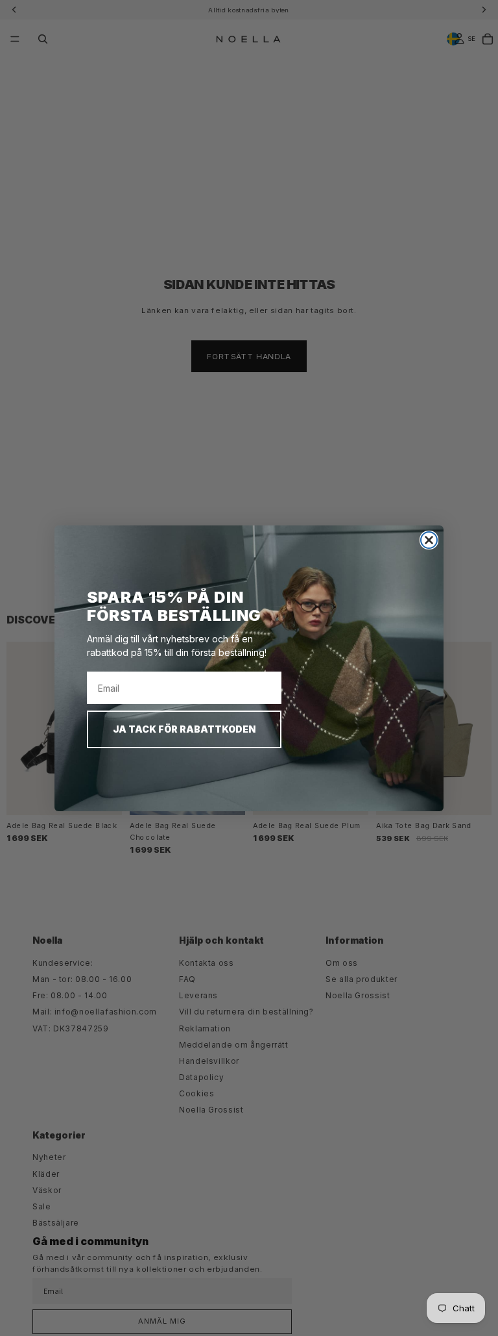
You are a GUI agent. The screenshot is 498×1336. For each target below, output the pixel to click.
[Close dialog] (429, 540)
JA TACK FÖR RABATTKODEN (184, 729)
